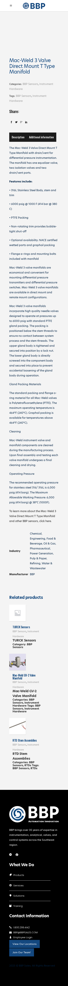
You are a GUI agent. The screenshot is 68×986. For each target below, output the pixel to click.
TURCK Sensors (21, 627)
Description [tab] (18, 137)
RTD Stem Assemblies (25, 740)
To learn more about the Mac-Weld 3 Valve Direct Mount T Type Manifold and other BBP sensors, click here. (32, 516)
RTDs (27, 765)
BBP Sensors (30, 84)
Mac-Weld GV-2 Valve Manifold (24, 676)
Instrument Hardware (26, 704)
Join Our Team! (22, 952)
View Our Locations (24, 944)
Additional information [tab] (41, 137)
